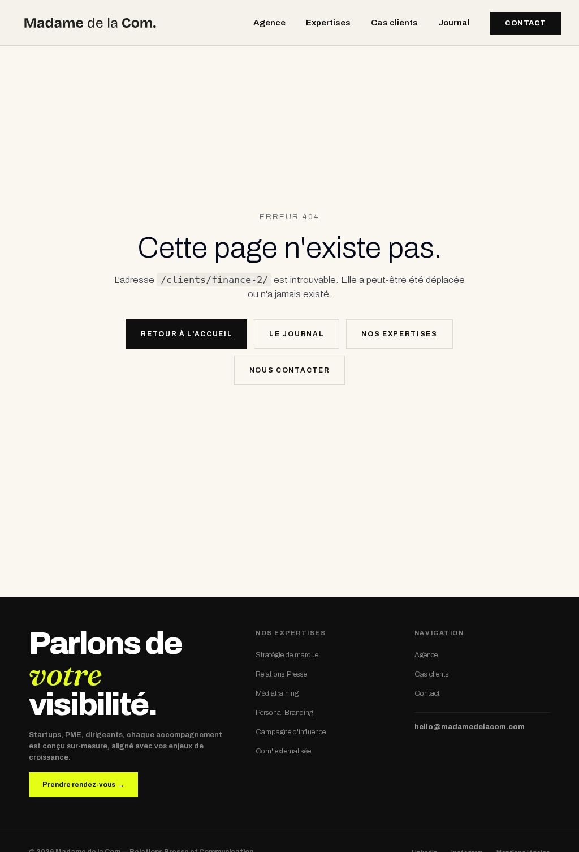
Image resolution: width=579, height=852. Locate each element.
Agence (269, 22)
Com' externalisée (283, 751)
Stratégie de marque (287, 655)
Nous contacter (289, 370)
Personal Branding (284, 713)
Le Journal (296, 334)
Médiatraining (277, 693)
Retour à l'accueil (186, 334)
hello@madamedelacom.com (469, 727)
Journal (454, 22)
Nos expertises (399, 334)
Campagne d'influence (291, 732)
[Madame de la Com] (90, 22)
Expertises (328, 22)
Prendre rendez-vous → (83, 785)
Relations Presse (281, 674)
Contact (525, 23)
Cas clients (394, 22)
